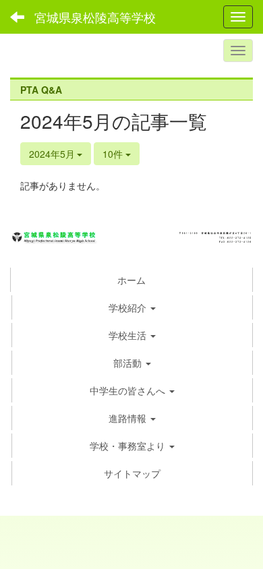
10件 (114, 153)
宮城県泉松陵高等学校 (95, 17)
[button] (132, 307)
